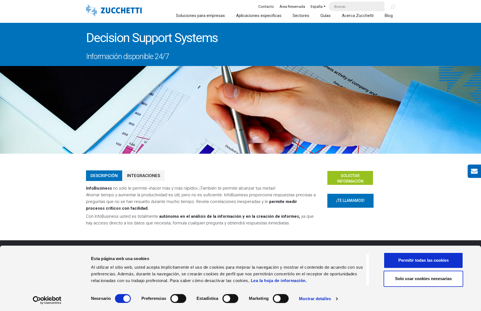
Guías (325, 15)
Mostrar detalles (315, 298)
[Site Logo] (114, 11)
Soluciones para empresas (200, 15)
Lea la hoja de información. (279, 280)
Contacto (266, 6)
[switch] (178, 298)
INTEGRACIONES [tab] (143, 175)
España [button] (317, 6)
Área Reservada (292, 6)
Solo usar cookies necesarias (423, 278)
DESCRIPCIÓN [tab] (104, 175)
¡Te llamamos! (350, 200)
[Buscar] (389, 6)
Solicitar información (350, 178)
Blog (389, 15)
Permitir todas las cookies (423, 260)
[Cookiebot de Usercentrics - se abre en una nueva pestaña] (47, 300)
